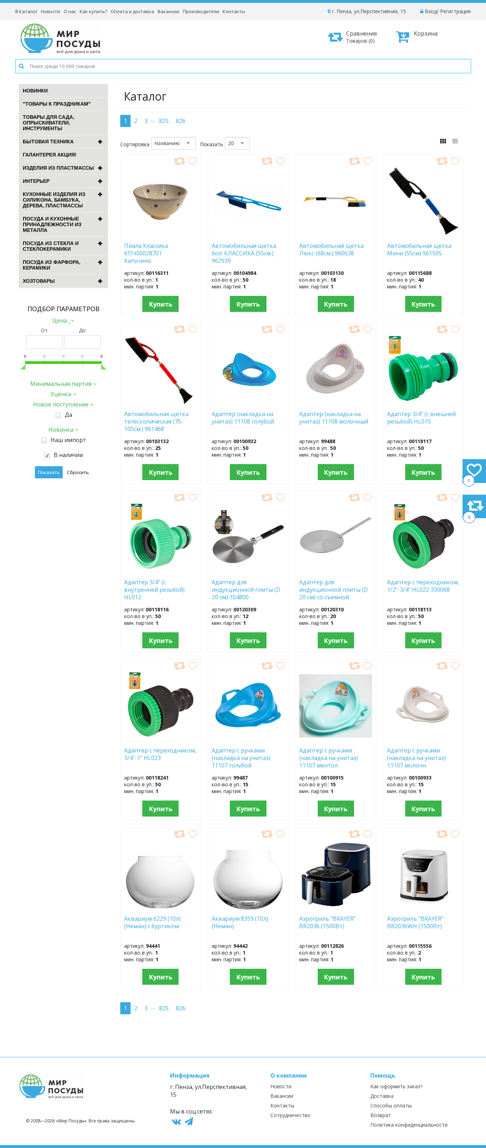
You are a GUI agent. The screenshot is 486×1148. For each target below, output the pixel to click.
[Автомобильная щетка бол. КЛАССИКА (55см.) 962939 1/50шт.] (248, 235)
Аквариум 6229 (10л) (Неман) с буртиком (155, 922)
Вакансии (168, 11)
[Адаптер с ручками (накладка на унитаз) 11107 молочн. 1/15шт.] (423, 739)
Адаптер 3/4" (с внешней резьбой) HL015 (421, 417)
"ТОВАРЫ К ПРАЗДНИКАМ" (57, 104)
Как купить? (93, 11)
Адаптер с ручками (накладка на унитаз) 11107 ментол (328, 757)
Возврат (380, 1115)
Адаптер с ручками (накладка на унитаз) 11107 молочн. (416, 757)
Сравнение (361, 37)
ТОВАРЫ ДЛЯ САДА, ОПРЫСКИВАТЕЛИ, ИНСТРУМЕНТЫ (48, 122)
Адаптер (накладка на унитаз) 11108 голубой (243, 417)
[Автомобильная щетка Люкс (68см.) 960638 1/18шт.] (335, 235)
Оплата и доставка (132, 11)
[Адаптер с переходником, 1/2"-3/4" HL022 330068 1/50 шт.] (423, 571)
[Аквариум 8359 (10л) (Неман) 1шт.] (248, 908)
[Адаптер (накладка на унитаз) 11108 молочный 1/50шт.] (335, 403)
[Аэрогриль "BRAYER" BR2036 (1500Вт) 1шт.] (335, 908)
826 (180, 121)
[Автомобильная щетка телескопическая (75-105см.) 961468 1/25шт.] (160, 403)
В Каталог (26, 11)
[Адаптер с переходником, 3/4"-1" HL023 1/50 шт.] (161, 739)
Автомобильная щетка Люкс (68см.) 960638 (331, 249)
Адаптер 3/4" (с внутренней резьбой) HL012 (154, 589)
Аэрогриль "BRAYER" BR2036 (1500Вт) (327, 922)
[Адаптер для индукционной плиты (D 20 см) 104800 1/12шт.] (248, 571)
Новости (50, 11)
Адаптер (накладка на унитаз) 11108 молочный (333, 417)
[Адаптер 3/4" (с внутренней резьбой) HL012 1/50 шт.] (160, 571)
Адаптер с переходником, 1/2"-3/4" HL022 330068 (423, 586)
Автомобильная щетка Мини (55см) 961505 (421, 249)
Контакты (234, 11)
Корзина (426, 33)
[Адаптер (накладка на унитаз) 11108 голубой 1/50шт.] (248, 403)
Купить (161, 304)
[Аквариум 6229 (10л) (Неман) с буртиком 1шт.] (160, 908)
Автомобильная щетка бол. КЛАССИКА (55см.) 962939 (244, 253)
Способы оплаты (391, 1105)
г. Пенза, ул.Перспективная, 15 (368, 11)
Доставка (381, 1096)
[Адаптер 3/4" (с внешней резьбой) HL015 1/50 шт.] (423, 403)
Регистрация (455, 11)
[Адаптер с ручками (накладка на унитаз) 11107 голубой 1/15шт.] (248, 739)
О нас (70, 11)
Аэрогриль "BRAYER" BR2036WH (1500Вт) (416, 922)
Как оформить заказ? (396, 1086)
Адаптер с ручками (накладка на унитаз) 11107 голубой (241, 757)
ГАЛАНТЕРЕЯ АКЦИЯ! (49, 155)
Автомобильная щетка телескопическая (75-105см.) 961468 (156, 421)
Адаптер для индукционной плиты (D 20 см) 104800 (246, 589)
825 (164, 121)
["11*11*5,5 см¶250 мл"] (160, 235)
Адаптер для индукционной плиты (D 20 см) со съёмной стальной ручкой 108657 (333, 589)
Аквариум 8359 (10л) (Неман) (240, 922)
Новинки (35, 91)
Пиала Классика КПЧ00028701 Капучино (146, 253)
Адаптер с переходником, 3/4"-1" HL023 (160, 754)
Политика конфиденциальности (409, 1124)
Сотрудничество (290, 1115)
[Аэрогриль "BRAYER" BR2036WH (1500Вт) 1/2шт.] (423, 908)
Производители (201, 11)
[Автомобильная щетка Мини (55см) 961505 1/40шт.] (423, 235)
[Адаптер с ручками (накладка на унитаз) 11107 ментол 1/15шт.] (335, 739)
